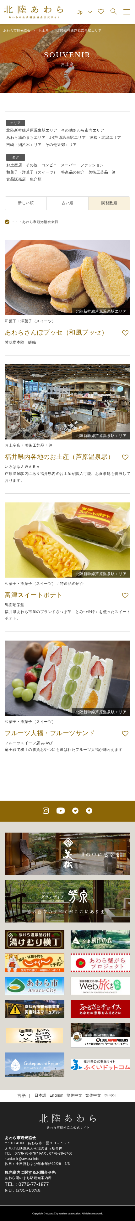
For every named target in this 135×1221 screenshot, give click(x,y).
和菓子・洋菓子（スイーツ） (31, 172)
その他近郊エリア (61, 145)
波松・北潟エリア (105, 137)
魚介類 (36, 179)
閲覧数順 (109, 203)
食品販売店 (16, 179)
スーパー (69, 165)
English (57, 1095)
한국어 (110, 1095)
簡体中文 (74, 1095)
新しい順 (26, 203)
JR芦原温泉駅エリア (67, 137)
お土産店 (14, 165)
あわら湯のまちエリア (26, 137)
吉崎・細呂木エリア (24, 145)
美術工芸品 (98, 172)
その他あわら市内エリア (83, 130)
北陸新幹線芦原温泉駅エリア (31, 130)
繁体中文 (93, 1095)
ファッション (92, 165)
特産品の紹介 (73, 172)
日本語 (40, 1095)
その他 (32, 165)
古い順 (67, 203)
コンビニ (49, 165)
